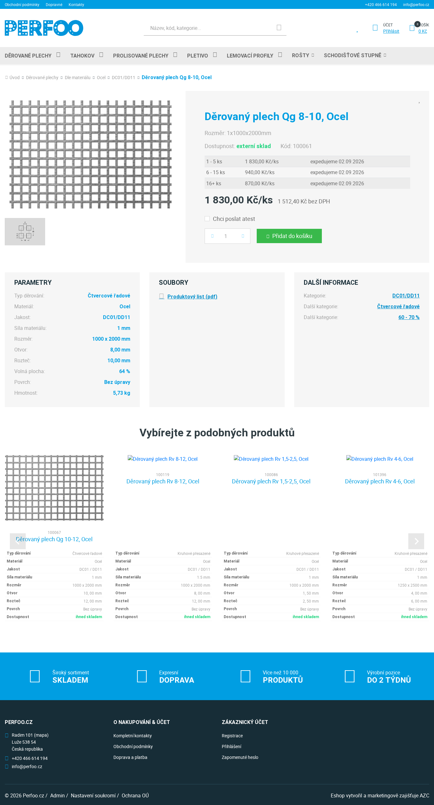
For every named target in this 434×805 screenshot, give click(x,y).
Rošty (300, 55)
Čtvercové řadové (398, 307)
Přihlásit (391, 31)
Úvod (15, 77)
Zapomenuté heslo (240, 757)
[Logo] (44, 28)
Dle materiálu (78, 77)
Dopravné (54, 4)
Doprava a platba (130, 757)
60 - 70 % (409, 317)
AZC (424, 795)
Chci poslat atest (234, 218)
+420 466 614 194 (381, 4)
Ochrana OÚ (135, 795)
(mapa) (41, 735)
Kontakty (76, 4)
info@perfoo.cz (416, 4)
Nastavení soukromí (93, 795)
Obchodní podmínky (22, 4)
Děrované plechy (28, 56)
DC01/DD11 (123, 77)
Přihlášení (231, 746)
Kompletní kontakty (132, 736)
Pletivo (197, 56)
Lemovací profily (250, 56)
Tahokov (82, 56)
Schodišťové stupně (352, 55)
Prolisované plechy (140, 56)
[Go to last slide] (18, 541)
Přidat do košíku (292, 236)
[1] (279, 28)
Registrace (232, 736)
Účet (388, 25)
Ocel (101, 77)
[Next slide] (416, 541)
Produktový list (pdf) (192, 297)
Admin (57, 795)
